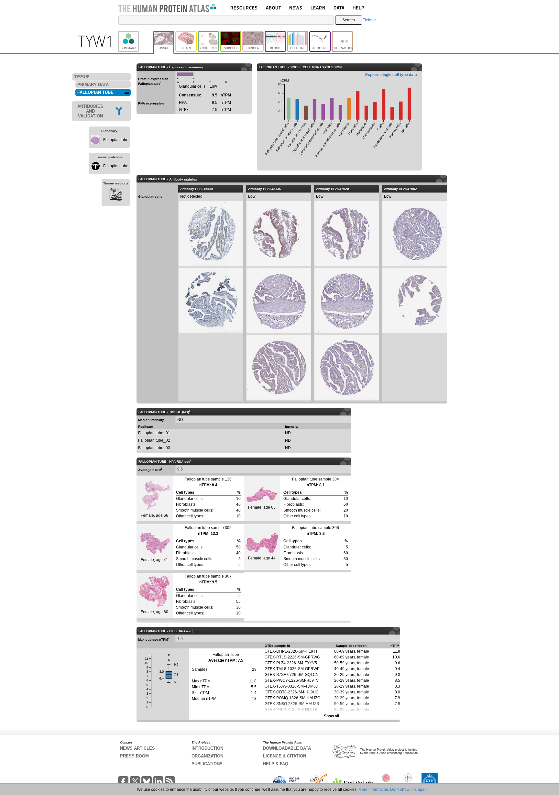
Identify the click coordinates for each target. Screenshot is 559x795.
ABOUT (273, 7)
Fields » (370, 20)
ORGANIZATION (207, 756)
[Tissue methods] (116, 195)
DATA (339, 7)
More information (373, 789)
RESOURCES (244, 7)
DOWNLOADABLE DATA (287, 748)
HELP (358, 7)
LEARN (318, 7)
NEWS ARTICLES (137, 748)
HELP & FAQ (275, 763)
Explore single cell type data (391, 74)
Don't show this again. (409, 789)
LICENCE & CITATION (284, 756)
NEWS (295, 7)
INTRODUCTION (207, 748)
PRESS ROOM (134, 756)
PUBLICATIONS (207, 763)
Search (348, 20)
